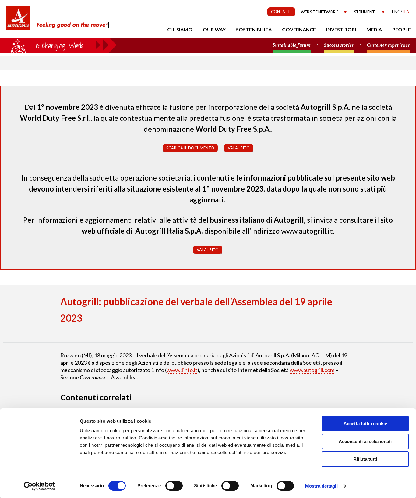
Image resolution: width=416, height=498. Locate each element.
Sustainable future (292, 45)
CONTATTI (281, 11)
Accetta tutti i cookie (365, 423)
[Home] (18, 21)
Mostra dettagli (321, 486)
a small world (58, 45)
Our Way (214, 29)
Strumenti (365, 12)
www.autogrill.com (312, 370)
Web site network (319, 12)
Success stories (339, 45)
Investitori (341, 29)
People (401, 29)
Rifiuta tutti (365, 459)
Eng (396, 11)
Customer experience (388, 45)
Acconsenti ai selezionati (365, 441)
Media (374, 29)
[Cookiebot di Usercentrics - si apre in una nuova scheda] (39, 486)
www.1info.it (182, 370)
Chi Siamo (179, 29)
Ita (405, 11)
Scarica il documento (190, 147)
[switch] (174, 486)
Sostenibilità (254, 29)
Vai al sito (239, 147)
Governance (299, 29)
